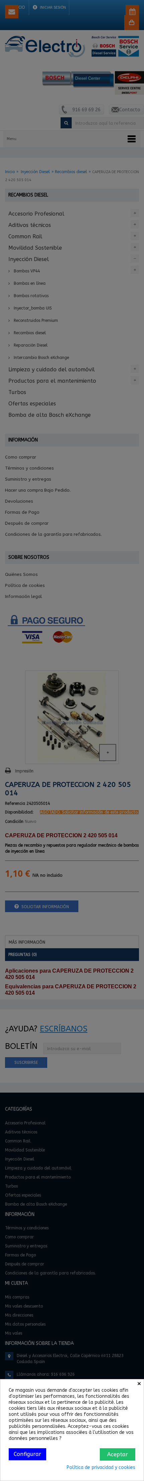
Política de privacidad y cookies (101, 1467)
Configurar (27, 1454)
